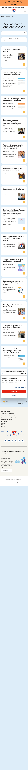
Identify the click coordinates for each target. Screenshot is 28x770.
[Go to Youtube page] (22, 440)
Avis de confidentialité (8, 481)
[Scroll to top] (25, 761)
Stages (3, 423)
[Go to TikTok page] (19, 440)
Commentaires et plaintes (9, 418)
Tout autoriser (14, 391)
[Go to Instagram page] (15, 440)
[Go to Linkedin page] (9, 440)
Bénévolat (4, 425)
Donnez (5, 470)
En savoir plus (14, 4)
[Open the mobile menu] (25, 11)
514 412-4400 (5, 412)
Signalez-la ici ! (21, 403)
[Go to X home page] (12, 440)
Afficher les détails (19, 387)
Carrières (4, 421)
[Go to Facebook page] (5, 440)
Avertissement (15, 482)
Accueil (2, 16)
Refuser (14, 395)
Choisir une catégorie (14, 38)
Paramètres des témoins (19, 481)
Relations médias (6, 419)
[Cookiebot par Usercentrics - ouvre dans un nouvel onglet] (20, 373)
